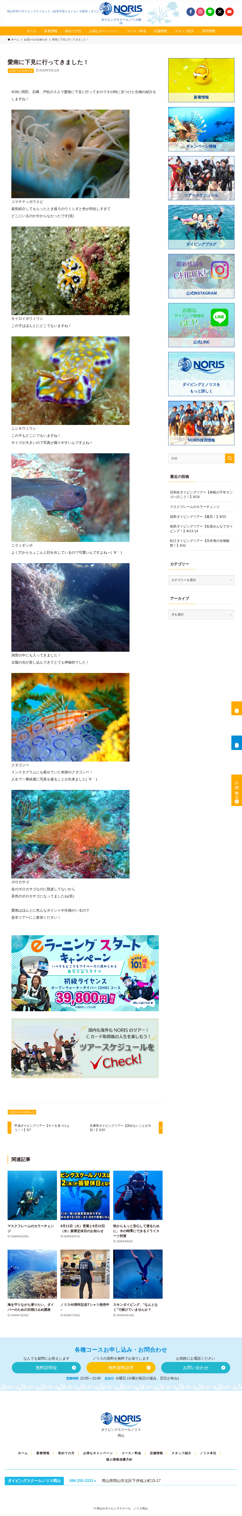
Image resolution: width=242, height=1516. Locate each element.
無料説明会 (237, 706)
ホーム (23, 1453)
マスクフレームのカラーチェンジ (195, 507)
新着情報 (43, 1453)
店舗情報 (156, 1453)
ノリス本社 (208, 1453)
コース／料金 (131, 1453)
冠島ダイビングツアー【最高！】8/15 (198, 516)
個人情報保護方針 (119, 1459)
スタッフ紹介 (181, 1453)
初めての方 (66, 1453)
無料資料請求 (237, 740)
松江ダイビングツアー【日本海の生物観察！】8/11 (199, 543)
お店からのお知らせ (21, 70)
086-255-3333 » (82, 1481)
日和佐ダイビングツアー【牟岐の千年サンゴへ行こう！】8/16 (201, 494)
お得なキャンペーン (98, 1453)
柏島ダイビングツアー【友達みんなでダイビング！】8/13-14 (201, 528)
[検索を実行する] (229, 458)
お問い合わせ (237, 788)
